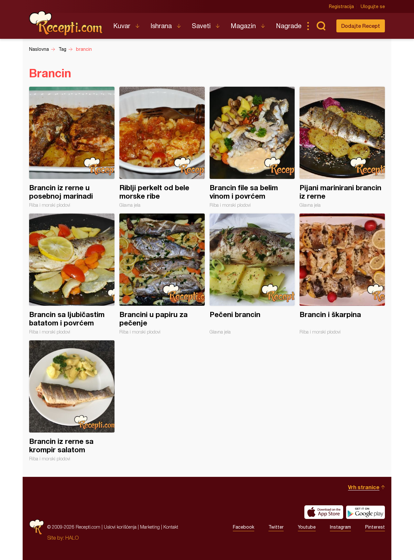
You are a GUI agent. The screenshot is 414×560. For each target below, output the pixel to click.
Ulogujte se (373, 6)
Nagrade (288, 25)
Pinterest (375, 527)
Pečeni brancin (252, 274)
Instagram (340, 527)
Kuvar (121, 25)
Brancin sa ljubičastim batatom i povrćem (71, 274)
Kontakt (170, 527)
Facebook (243, 527)
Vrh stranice (363, 487)
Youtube (307, 527)
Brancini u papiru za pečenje (162, 274)
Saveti (201, 25)
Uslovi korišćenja (120, 527)
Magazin (243, 25)
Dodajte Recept (360, 26)
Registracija (341, 6)
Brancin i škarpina (342, 274)
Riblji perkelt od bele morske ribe (162, 147)
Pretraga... (320, 25)
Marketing (150, 527)
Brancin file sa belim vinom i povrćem (252, 147)
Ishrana (161, 25)
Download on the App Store (323, 512)
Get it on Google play (365, 512)
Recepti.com (66, 23)
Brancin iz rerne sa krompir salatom (71, 400)
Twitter (276, 527)
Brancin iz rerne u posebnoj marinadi (71, 147)
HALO (72, 538)
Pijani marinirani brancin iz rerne (342, 147)
